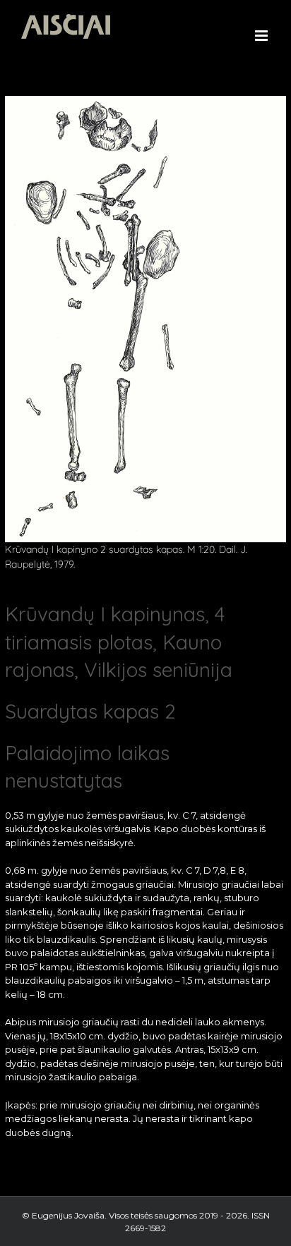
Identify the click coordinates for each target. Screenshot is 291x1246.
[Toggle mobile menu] (262, 35)
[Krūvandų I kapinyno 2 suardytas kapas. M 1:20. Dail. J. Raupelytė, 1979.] (145, 100)
